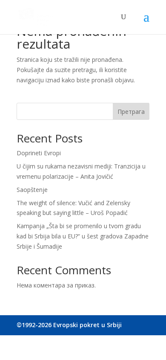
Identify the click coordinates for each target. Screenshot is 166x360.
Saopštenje (32, 190)
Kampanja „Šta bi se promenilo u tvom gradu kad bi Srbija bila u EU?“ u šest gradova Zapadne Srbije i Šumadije (83, 236)
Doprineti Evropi (39, 153)
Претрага (131, 111)
